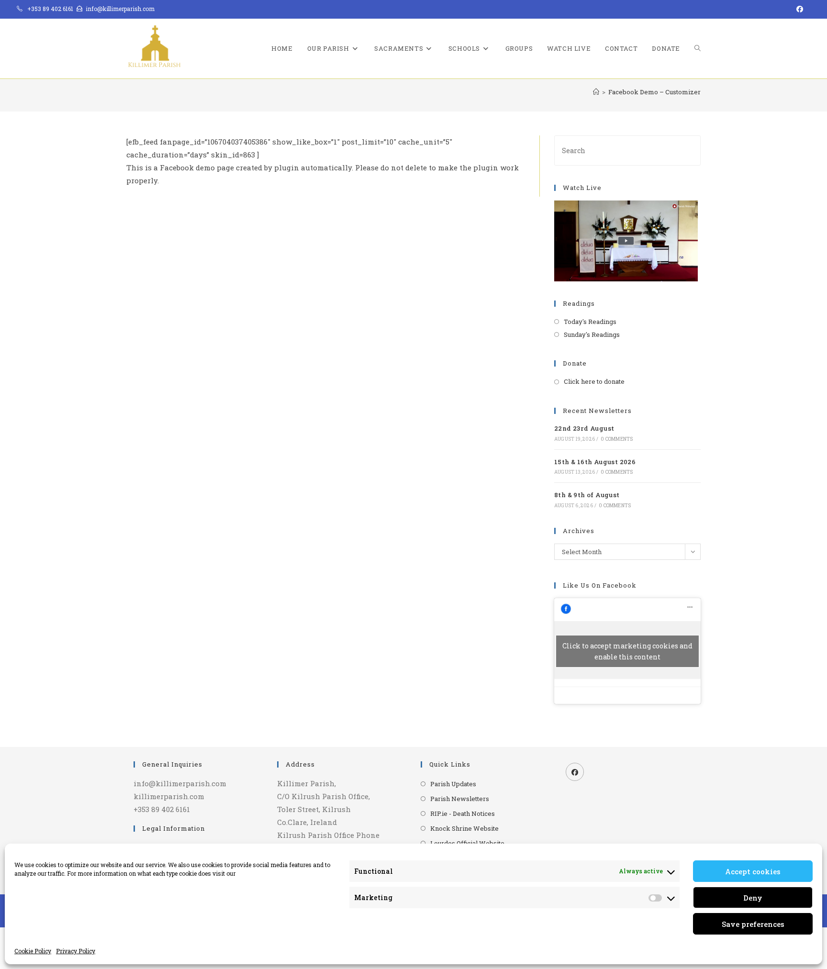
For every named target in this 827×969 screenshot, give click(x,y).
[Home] (596, 92)
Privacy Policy (75, 951)
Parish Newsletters (459, 798)
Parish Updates (453, 784)
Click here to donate (594, 381)
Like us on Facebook (600, 585)
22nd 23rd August (584, 428)
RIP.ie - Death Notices (462, 813)
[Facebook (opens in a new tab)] (798, 9)
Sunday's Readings (592, 334)
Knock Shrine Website (464, 828)
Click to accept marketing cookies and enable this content (627, 651)
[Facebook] (575, 772)
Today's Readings (590, 321)
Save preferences (753, 924)
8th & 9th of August (587, 494)
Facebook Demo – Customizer (654, 92)
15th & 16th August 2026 (595, 461)
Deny (752, 897)
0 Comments (617, 439)
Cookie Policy (32, 951)
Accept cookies (753, 871)
